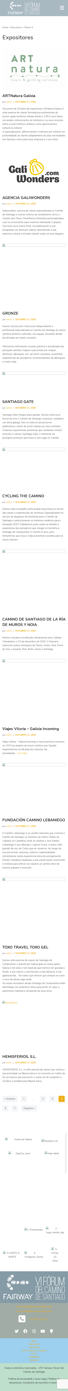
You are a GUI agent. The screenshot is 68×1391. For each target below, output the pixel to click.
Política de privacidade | (21, 1378)
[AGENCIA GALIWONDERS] (34, 170)
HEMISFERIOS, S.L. (19, 1056)
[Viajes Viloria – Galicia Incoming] (34, 691)
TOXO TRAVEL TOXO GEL (25, 947)
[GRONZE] (34, 276)
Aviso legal (40, 1378)
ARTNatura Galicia (18, 95)
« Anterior (10, 1098)
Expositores (16, 27)
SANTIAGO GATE (18, 401)
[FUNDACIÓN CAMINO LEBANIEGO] (34, 788)
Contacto (34, 1360)
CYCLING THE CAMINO (23, 496)
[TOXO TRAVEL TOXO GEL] (34, 910)
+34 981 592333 (38, 1319)
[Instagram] (34, 1331)
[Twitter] (17, 1331)
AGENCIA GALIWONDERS (26, 197)
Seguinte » (29, 1108)
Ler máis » (22, 753)
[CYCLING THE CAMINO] (34, 469)
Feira (34, 1353)
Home (5, 27)
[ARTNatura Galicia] (34, 68)
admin (9, 101)
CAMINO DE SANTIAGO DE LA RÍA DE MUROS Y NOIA (34, 622)
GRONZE (10, 313)
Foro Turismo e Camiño (34, 1350)
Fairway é (34, 1344)
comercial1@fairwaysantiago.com (34, 1306)
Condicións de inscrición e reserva (41, 1382)
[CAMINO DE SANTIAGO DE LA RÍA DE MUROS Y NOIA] (34, 581)
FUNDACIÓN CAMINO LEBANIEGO (33, 820)
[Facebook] (25, 1331)
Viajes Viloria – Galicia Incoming (30, 728)
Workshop (34, 1357)
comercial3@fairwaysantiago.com (34, 1311)
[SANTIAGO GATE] (34, 384)
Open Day (34, 1347)
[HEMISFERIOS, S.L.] (34, 1026)
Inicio (34, 1341)
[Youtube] (43, 1331)
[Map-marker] (51, 1331)
